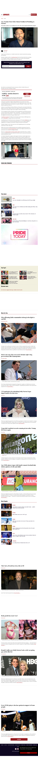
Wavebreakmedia (28, 343)
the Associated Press (12, 128)
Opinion (14, 519)
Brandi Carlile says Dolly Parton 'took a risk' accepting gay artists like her (18, 651)
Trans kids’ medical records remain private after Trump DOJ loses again (18, 429)
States (14, 533)
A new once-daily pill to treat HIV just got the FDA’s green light (24, 200)
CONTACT (2, 744)
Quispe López (3, 709)
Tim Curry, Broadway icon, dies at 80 (12, 566)
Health (14, 198)
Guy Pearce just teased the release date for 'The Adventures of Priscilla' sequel (24, 214)
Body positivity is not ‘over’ (9, 616)
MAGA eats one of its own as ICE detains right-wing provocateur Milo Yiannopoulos (16, 355)
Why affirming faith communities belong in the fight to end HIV (18, 318)
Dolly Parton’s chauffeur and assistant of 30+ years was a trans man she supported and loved (13, 283)
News (5, 18)
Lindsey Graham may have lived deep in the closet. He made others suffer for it (24, 529)
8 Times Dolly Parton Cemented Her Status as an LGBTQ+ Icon (32, 277)
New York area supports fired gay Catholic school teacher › (12, 289)
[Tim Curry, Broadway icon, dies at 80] (19, 579)
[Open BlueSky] (18, 749)
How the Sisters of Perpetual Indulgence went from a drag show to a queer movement (25, 221)
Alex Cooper (6, 50)
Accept (28, 752)
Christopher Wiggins (4, 358)
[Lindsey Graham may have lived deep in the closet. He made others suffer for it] (6, 527)
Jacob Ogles (3, 432)
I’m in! (28, 66)
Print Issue (14, 219)
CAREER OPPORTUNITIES (11, 744)
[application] (19, 235)
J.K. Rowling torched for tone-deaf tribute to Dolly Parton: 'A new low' (13, 272)
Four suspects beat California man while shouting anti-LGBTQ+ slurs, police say (25, 207)
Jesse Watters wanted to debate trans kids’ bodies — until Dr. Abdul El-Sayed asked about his (24, 507)
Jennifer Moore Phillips (4, 321)
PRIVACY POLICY (23, 744)
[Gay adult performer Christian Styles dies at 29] (6, 541)
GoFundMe (5, 118)
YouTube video (14, 57)
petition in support (5, 116)
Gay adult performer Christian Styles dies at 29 (21, 542)
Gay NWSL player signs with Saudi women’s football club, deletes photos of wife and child (18, 466)
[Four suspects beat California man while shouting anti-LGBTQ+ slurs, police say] (6, 206)
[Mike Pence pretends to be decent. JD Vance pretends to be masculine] (6, 520)
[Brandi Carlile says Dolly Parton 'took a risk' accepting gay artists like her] (19, 665)
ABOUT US (5, 744)
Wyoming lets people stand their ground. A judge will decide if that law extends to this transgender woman (13, 278)
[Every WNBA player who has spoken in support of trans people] (19, 720)
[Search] (29, 14)
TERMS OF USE (35, 744)
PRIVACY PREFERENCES (29, 744)
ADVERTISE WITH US (17, 744)
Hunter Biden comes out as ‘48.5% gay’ (20, 514)
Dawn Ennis (3, 395)
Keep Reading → (29, 349)
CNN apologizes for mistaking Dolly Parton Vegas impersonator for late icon (16, 392)
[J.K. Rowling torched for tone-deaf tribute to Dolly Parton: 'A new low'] (4, 272)
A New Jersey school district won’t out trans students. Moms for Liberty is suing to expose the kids (24, 536)
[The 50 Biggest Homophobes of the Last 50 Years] (23, 272)
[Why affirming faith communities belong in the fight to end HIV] (19, 332)
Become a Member (27, 94)
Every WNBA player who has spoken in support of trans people (18, 706)
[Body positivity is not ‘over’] (19, 629)
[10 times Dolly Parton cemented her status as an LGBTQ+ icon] (23, 277)
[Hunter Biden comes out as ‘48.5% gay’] (6, 513)
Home (2, 18)
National (14, 505)
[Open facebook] (16, 749)
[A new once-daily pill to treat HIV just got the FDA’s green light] (6, 199)
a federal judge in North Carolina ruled (12, 131)
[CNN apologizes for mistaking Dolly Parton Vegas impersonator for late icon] (19, 406)
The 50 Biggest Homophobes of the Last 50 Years (32, 272)
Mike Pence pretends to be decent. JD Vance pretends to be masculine (23, 521)
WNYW (26, 120)
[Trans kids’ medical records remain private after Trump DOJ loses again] (19, 443)
